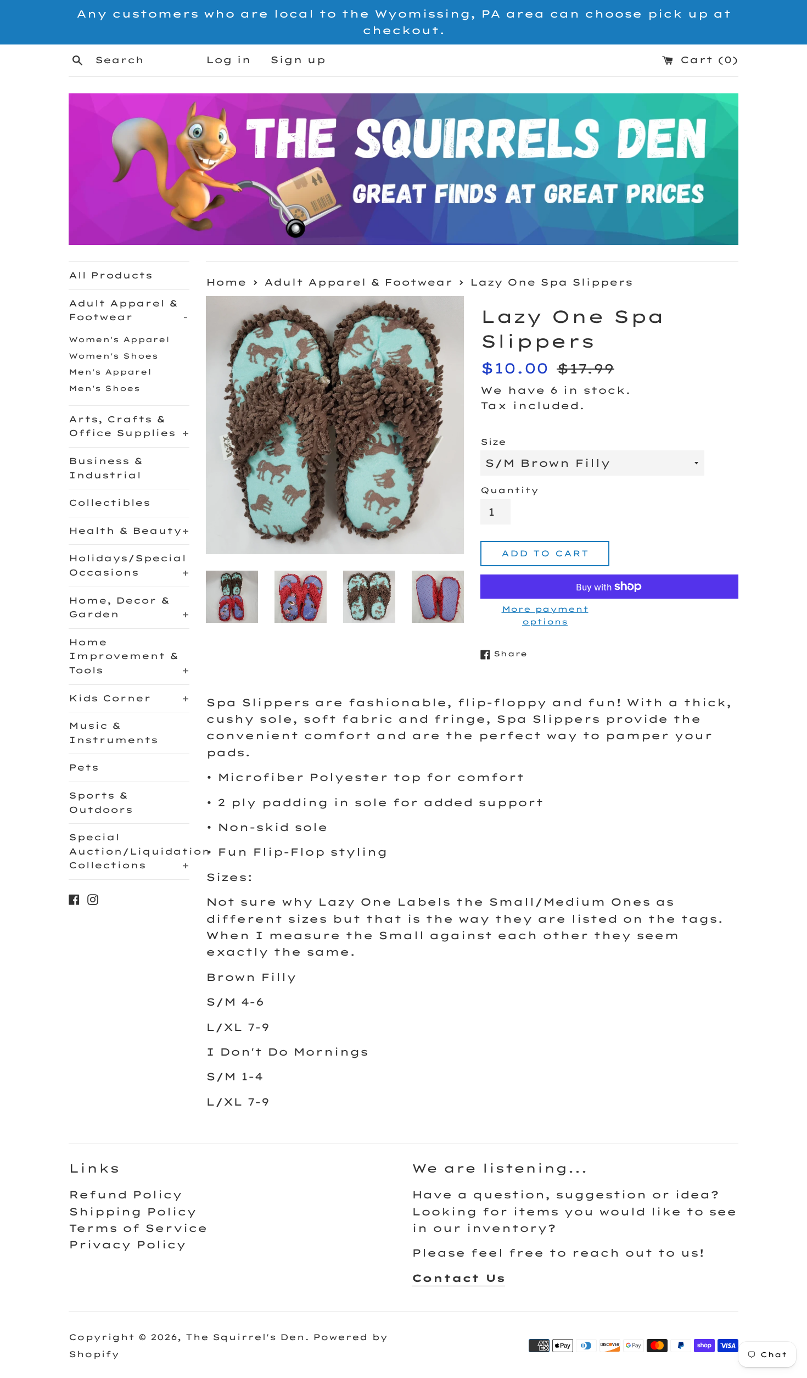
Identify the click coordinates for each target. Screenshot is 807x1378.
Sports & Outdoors (101, 802)
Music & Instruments (113, 732)
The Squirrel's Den (245, 1337)
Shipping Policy (133, 1211)
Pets (84, 767)
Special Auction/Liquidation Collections (129, 851)
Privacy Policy (127, 1244)
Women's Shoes (113, 355)
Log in (228, 59)
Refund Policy (125, 1194)
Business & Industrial (106, 468)
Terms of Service (138, 1228)
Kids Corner (129, 698)
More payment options (545, 615)
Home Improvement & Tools (129, 656)
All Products (111, 275)
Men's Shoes (104, 388)
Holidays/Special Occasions (129, 565)
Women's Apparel (119, 339)
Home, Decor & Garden (129, 607)
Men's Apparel (110, 371)
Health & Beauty (129, 530)
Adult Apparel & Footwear (128, 310)
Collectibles (109, 502)
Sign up (298, 59)
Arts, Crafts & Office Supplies (129, 426)
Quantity (509, 490)
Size (493, 442)
